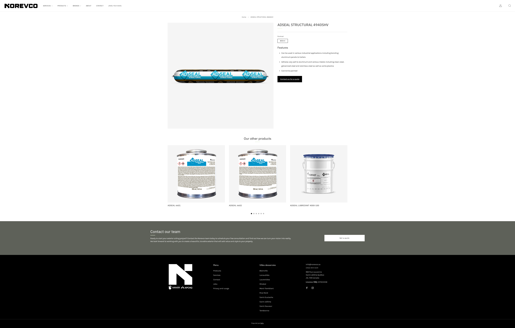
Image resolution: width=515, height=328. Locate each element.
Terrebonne (264, 310)
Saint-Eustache (266, 297)
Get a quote (345, 238)
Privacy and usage (221, 288)
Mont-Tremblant (267, 288)
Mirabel (263, 284)
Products (62, 6)
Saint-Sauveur (266, 306)
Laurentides (265, 279)
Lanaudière (264, 275)
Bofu (262, 323)
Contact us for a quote (289, 79)
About (88, 6)
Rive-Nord (264, 293)
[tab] (251, 213)
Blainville (264, 271)
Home (244, 17)
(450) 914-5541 (115, 6)
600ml (282, 41)
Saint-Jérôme (265, 302)
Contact (100, 6)
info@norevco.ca (313, 264)
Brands (76, 6)
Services (47, 6)
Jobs (215, 284)
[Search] (509, 5)
